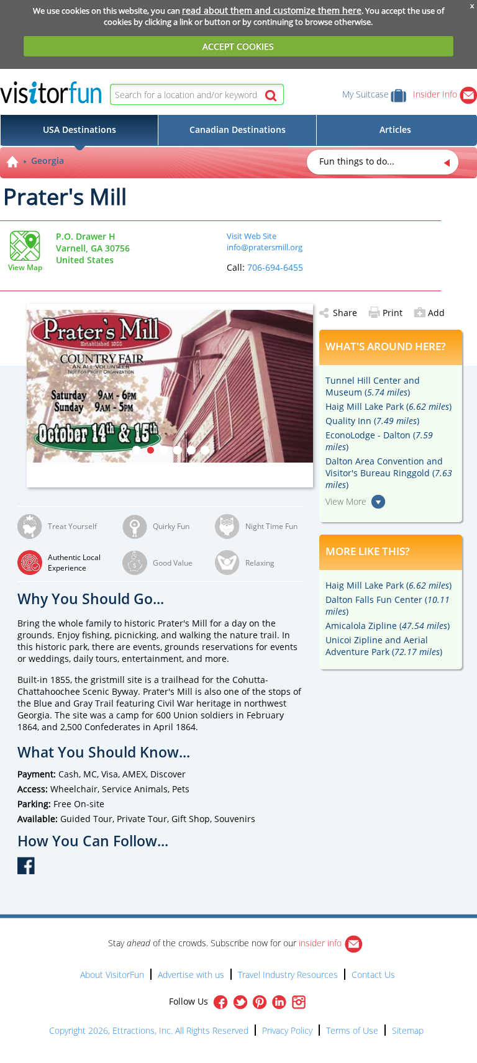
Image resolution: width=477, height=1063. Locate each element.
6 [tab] (205, 450)
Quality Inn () (372, 421)
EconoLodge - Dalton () (379, 441)
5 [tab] (191, 450)
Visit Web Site (251, 236)
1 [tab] (136, 450)
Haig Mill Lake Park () (388, 406)
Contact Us (373, 974)
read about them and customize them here (271, 10)
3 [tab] (164, 450)
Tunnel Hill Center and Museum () (372, 386)
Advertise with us (191, 974)
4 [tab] (177, 450)
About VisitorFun (112, 974)
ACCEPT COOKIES (238, 46)
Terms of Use (352, 1030)
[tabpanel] (170, 386)
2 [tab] (150, 450)
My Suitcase (365, 94)
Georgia (47, 160)
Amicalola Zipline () (387, 625)
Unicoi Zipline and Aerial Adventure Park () (383, 646)
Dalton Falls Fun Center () (387, 605)
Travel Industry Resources (288, 974)
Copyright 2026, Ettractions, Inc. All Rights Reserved (148, 1030)
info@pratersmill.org (264, 247)
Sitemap (408, 1030)
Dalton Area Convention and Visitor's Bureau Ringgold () (388, 473)
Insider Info (436, 94)
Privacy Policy (287, 1030)
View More (345, 501)
